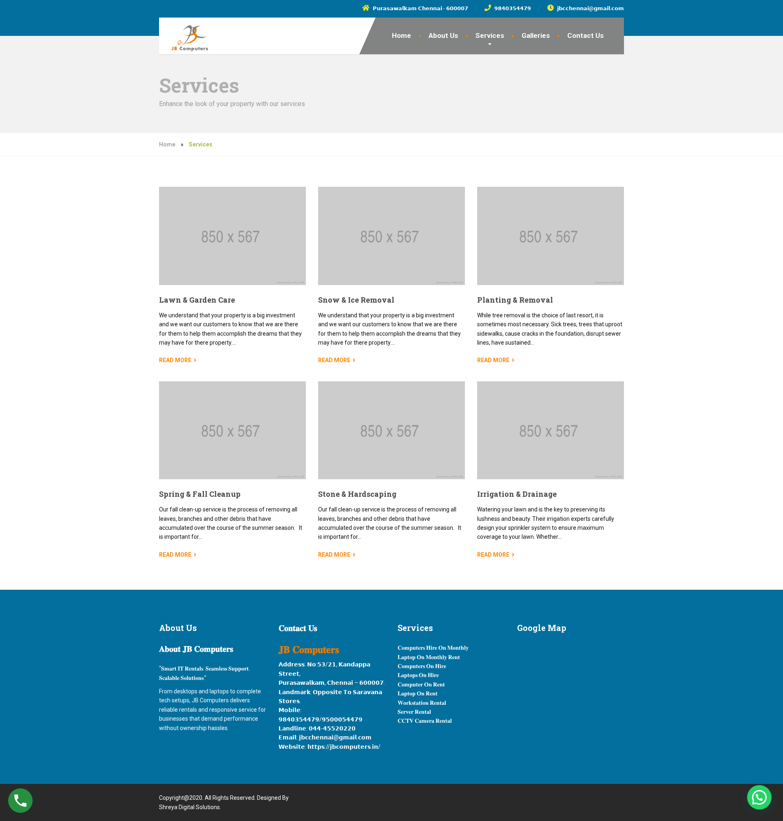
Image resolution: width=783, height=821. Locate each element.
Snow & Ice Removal (356, 300)
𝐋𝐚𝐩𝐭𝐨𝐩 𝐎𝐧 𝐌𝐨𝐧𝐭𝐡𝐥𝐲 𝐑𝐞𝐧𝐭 (429, 657)
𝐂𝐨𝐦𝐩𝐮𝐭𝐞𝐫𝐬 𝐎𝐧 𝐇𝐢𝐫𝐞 (422, 666)
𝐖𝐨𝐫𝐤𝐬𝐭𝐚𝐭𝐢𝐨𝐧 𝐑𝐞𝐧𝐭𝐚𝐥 (422, 702)
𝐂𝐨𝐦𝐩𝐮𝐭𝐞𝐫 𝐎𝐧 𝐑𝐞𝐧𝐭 (421, 684)
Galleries (536, 35)
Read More (175, 360)
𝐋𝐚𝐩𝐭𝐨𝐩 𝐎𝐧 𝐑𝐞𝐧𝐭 (418, 693)
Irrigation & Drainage (517, 494)
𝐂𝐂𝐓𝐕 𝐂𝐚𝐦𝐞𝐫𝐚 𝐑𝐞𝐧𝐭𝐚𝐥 (425, 720)
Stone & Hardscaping (357, 494)
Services (490, 35)
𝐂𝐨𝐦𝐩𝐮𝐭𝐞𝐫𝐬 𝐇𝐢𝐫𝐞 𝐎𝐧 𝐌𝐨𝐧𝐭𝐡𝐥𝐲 (433, 647)
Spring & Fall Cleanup (200, 494)
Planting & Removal (515, 300)
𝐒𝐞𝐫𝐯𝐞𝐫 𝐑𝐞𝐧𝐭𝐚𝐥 (414, 711)
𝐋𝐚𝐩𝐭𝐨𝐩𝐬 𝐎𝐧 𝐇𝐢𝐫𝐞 (418, 675)
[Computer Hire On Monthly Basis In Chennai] (183, 34)
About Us (443, 35)
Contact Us (585, 35)
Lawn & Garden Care (197, 300)
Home (401, 35)
